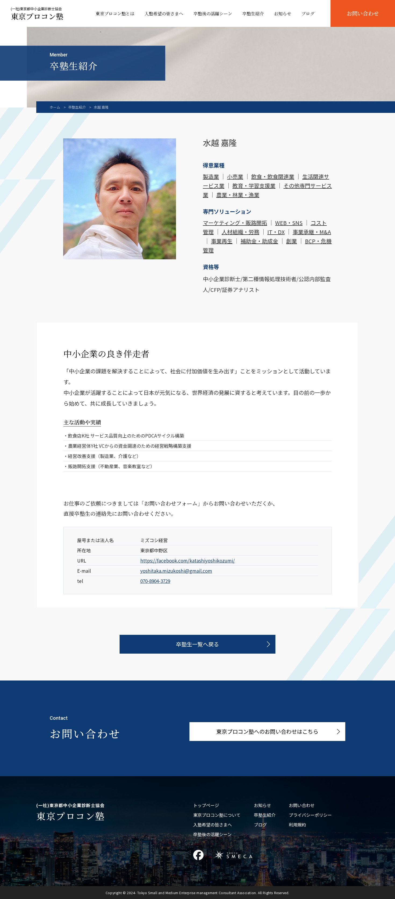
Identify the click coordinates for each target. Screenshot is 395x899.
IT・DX (276, 232)
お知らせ (282, 13)
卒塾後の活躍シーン (212, 13)
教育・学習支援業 (253, 185)
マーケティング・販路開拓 (235, 223)
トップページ (206, 805)
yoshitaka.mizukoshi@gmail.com (176, 570)
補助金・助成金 (259, 241)
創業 (291, 241)
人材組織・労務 (240, 232)
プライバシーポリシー (310, 815)
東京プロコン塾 (37, 14)
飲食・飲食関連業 (272, 176)
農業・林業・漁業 (237, 195)
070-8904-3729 (155, 581)
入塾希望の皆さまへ (164, 13)
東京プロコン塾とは (115, 13)
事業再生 (221, 241)
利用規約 (297, 824)
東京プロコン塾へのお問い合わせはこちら (267, 731)
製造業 (211, 176)
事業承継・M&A (312, 232)
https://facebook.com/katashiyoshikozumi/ (187, 560)
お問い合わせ (363, 13)
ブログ (307, 13)
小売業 (235, 176)
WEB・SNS (289, 223)
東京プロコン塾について (216, 815)
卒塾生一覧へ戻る (197, 644)
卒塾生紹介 (253, 13)
